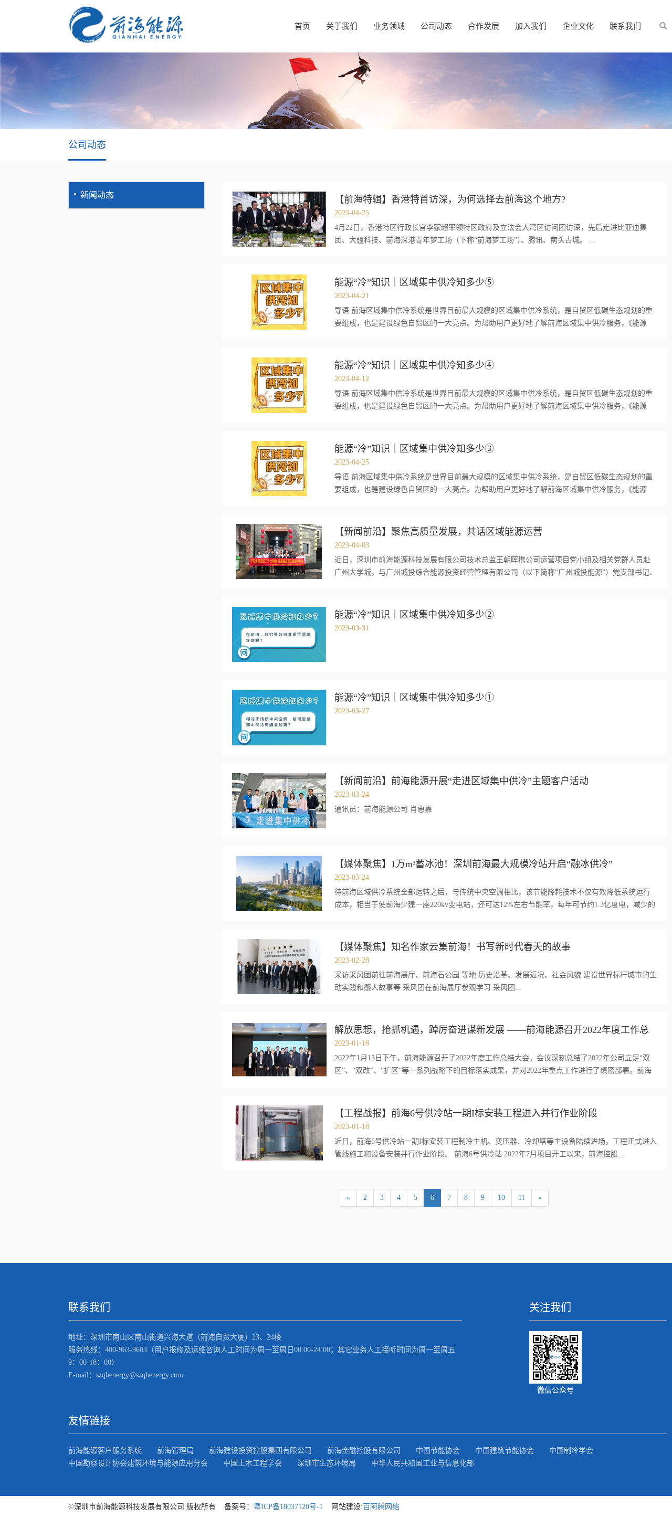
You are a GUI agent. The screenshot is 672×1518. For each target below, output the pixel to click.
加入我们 (531, 26)
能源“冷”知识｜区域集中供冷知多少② (414, 614)
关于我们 (342, 26)
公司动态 (436, 26)
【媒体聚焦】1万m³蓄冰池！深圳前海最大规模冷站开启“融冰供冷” (473, 864)
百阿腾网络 (381, 1507)
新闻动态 (97, 195)
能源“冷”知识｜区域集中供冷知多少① (414, 697)
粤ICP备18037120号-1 (288, 1507)
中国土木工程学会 (252, 1463)
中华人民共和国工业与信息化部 (422, 1463)
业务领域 (389, 26)
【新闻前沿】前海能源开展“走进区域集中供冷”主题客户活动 (461, 781)
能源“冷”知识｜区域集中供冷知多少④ (414, 365)
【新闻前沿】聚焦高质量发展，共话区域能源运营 (438, 531)
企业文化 (578, 26)
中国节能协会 (438, 1450)
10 (501, 1197)
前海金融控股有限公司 (364, 1450)
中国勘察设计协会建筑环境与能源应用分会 (138, 1463)
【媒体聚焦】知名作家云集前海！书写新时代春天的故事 (452, 947)
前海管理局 (175, 1450)
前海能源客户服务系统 (105, 1450)
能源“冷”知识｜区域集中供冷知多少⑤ (414, 282)
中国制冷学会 (571, 1450)
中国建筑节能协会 (504, 1450)
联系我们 (625, 26)
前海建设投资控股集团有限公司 (260, 1450)
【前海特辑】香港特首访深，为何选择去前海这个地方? (449, 199)
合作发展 (483, 26)
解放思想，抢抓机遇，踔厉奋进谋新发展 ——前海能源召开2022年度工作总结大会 (491, 1030)
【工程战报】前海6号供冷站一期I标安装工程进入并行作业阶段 (465, 1113)
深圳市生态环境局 (326, 1463)
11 (521, 1197)
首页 (302, 26)
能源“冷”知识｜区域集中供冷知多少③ (414, 449)
